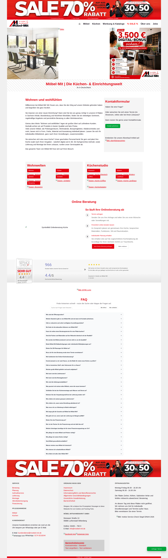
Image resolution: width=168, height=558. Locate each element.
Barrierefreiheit (69, 501)
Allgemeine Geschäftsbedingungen (77, 496)
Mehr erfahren (122, 246)
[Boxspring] (35, 187)
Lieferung (16, 496)
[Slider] (84, 53)
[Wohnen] (34, 174)
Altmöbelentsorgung (20, 501)
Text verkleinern (85, 548)
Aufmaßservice (18, 493)
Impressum (68, 488)
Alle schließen (113, 307)
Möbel (14, 513)
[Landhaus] (126, 180)
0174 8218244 (40, 535)
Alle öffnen (103, 307)
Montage (15, 498)
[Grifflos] (96, 180)
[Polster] (62, 174)
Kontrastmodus (71, 545)
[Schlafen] (63, 180)
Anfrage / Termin (157, 549)
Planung (15, 490)
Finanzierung (17, 503)
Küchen (15, 515)
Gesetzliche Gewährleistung (74, 498)
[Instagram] (82, 534)
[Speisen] (34, 180)
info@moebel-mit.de (77, 529)
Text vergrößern (71, 548)
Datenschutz (68, 490)
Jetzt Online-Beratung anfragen (103, 246)
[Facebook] (70, 534)
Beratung (15, 488)
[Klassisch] (97, 174)
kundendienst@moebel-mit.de (29, 533)
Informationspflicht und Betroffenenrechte (80, 493)
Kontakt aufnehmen (112, 126)
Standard (82, 545)
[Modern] (125, 174)
